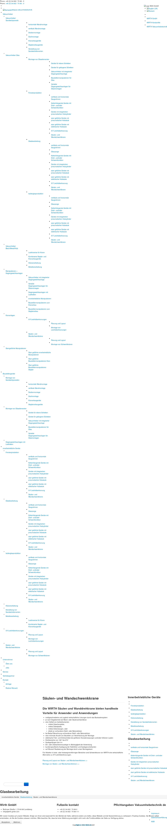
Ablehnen (16, 822)
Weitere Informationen (84, 825)
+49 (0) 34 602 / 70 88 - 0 (15, 3)
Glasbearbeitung (26, 797)
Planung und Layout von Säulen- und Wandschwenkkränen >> (65, 760)
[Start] (26, 784)
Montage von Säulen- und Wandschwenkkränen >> (61, 764)
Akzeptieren (5, 822)
